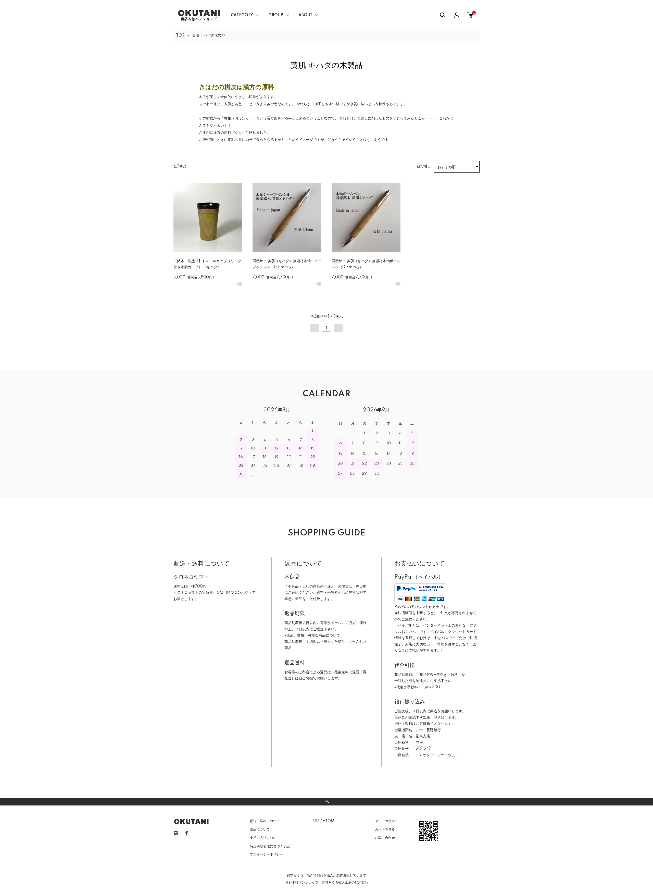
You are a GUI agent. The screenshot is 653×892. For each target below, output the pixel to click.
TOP (180, 36)
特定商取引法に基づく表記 (270, 846)
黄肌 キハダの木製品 (208, 36)
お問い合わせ (385, 838)
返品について (260, 829)
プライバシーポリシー (266, 854)
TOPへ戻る (326, 801)
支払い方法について (265, 838)
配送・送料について (265, 821)
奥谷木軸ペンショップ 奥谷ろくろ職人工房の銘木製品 (326, 882)
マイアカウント (386, 821)
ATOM (328, 821)
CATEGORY (242, 15)
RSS (315, 821)
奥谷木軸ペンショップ (197, 19)
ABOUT (305, 15)
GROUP (275, 15)
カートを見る (385, 829)
